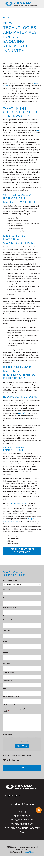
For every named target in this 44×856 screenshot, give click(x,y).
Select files (22, 746)
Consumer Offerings (22, 824)
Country (7, 589)
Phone (6, 652)
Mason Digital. (28, 852)
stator (14, 132)
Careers (22, 812)
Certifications (22, 816)
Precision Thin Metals (18, 503)
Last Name (6, 616)
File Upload (7, 734)
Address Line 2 (8, 680)
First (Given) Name (9, 607)
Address (7, 663)
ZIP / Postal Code (9, 705)
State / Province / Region (12, 697)
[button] (39, 810)
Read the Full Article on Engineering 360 (22, 550)
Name (6, 598)
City (4, 688)
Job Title (6, 631)
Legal (22, 832)
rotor (38, 130)
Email (6, 641)
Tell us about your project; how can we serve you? (20, 710)
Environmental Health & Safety (22, 828)
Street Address (8, 672)
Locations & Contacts (22, 804)
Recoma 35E (23, 413)
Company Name (10, 620)
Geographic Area (10, 580)
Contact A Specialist (22, 820)
